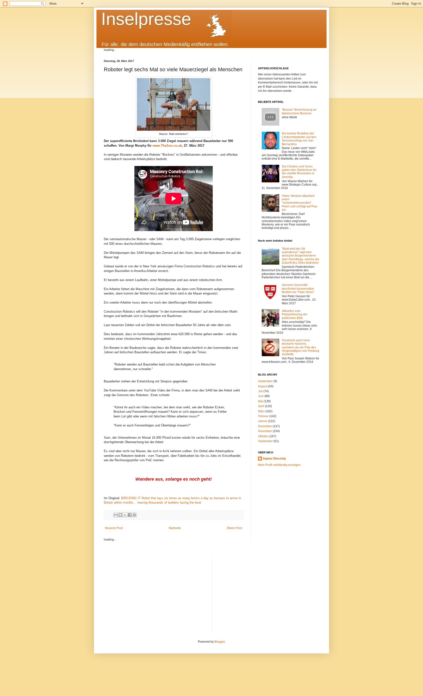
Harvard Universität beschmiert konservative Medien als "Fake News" (298, 288)
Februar (263, 416)
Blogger (219, 641)
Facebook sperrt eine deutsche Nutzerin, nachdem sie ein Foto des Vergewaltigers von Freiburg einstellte (300, 347)
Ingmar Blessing (274, 458)
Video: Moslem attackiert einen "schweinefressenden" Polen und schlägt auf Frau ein (299, 203)
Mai (260, 401)
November (265, 431)
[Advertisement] (267, 590)
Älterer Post (234, 528)
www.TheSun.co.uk (167, 145)
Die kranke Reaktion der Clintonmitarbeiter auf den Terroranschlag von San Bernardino (299, 139)
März (261, 411)
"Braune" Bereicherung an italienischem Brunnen (299, 111)
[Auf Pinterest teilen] (134, 514)
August (262, 386)
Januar (262, 421)
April (261, 406)
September (265, 381)
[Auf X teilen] (125, 514)
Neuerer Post (114, 528)
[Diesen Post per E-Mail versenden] (115, 514)
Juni (261, 396)
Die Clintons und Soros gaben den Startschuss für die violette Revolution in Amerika (299, 172)
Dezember (265, 426)
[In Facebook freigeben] (129, 514)
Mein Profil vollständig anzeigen (279, 465)
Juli (260, 391)
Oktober (263, 436)
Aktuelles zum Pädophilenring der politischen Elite (294, 314)
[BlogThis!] (120, 514)
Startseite (174, 528)
